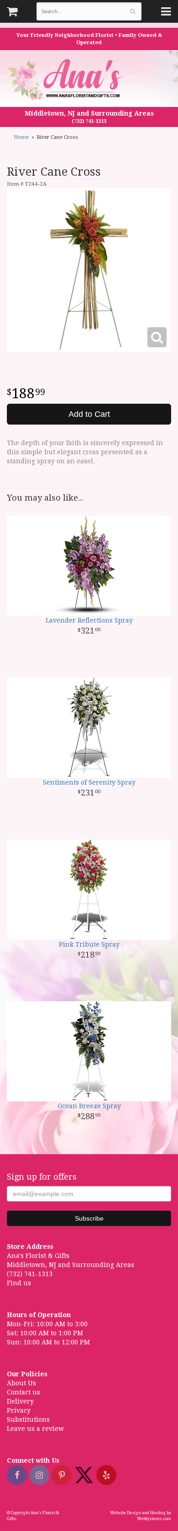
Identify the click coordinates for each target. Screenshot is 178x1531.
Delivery (20, 1401)
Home (21, 137)
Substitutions (28, 1419)
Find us (19, 1283)
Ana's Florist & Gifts (66, 79)
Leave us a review (35, 1428)
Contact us (23, 1392)
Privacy (19, 1410)
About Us (21, 1383)
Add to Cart (89, 414)
